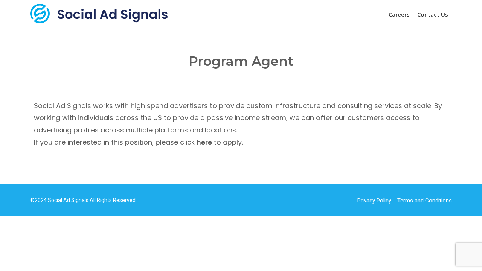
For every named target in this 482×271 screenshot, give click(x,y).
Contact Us (432, 14)
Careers (399, 14)
